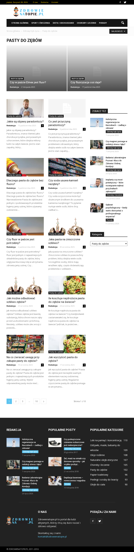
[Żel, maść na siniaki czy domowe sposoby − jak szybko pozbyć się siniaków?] (54, 461)
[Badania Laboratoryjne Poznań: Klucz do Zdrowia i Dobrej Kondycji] (96, 160)
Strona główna (19, 23)
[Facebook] (120, 2)
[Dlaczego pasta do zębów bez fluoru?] (25, 167)
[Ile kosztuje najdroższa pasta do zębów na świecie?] (67, 285)
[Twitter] (125, 2)
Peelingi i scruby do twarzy (104, 479)
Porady (103, 23)
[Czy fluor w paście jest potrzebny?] (25, 226)
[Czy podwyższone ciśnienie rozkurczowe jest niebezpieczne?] (54, 442)
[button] (122, 23)
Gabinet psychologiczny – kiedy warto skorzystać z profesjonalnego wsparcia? (116, 211)
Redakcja (14, 87)
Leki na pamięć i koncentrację (106, 440)
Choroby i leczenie (86, 23)
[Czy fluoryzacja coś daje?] (97, 71)
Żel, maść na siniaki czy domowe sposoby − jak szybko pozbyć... (74, 461)
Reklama (44, 2)
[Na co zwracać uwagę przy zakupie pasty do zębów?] (25, 344)
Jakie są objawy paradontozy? (25, 121)
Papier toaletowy (99, 474)
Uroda (67, 468)
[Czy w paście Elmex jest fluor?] (37, 71)
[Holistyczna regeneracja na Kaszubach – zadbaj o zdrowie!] (96, 122)
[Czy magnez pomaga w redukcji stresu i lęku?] (96, 144)
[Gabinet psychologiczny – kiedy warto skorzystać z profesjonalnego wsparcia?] (96, 207)
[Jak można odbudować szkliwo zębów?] (25, 285)
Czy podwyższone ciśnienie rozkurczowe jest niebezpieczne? (74, 442)
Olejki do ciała (97, 484)
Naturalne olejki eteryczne (104, 459)
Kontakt (54, 2)
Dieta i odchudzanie (63, 23)
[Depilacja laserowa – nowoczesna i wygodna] (54, 480)
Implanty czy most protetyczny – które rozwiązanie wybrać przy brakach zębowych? (115, 186)
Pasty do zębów (17, 79)
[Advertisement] (89, 12)
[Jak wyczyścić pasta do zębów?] (67, 344)
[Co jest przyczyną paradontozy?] (67, 108)
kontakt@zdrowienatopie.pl (52, 536)
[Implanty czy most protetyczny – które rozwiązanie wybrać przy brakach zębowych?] (96, 182)
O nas (35, 2)
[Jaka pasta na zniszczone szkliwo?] (67, 226)
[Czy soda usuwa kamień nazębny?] (67, 167)
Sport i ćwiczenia (40, 23)
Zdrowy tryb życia (114, 131)
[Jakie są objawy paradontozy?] (25, 108)
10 (36, 401)
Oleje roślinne (97, 455)
